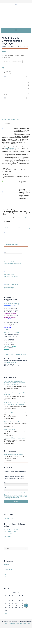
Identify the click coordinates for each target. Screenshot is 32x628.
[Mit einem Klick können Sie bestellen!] (11, 272)
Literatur (6, 572)
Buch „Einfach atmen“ (9, 274)
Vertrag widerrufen (20, 623)
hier (6, 94)
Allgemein (6, 564)
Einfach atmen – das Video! (11, 244)
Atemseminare (7, 123)
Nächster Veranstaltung (24, 228)
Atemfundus (7, 567)
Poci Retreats (7, 536)
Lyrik (5, 574)
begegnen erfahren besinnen (13, 454)
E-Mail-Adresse (7, 487)
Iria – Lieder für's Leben (10, 534)
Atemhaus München (9, 518)
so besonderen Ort (11, 148)
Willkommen (7, 576)
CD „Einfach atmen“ (9, 287)
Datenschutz (12, 623)
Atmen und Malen (10, 429)
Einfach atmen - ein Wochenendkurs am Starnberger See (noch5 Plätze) (16, 403)
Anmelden (27, 623)
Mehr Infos (6, 329)
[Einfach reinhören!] (13, 256)
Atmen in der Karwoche (11, 421)
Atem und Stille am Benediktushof (15, 413)
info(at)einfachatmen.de (23, 217)
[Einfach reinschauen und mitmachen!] (13, 237)
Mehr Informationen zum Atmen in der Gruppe (15, 354)
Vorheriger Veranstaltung (7, 228)
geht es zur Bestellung (10, 276)
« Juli (5, 613)
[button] (16, 30)
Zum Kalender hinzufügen (13, 61)
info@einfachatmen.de (10, 362)
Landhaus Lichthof (8, 71)
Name (5, 482)
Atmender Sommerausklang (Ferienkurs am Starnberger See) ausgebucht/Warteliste (14, 382)
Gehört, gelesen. (8, 569)
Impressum (5, 623)
